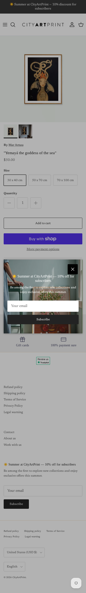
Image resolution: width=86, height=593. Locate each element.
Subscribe (43, 319)
